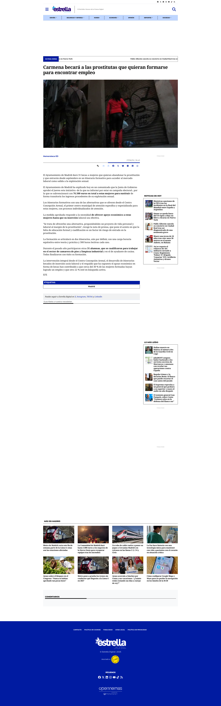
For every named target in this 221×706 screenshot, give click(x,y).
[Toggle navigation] (47, 9)
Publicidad (108, 630)
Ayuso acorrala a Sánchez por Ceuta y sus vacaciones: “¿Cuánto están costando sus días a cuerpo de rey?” (126, 579)
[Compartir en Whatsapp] (137, 166)
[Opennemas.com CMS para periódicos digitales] (110, 691)
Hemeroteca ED (51, 156)
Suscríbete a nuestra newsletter (58, 302)
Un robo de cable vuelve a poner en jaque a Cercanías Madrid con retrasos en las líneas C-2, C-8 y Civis (127, 549)
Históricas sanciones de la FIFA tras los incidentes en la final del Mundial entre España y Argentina (165, 205)
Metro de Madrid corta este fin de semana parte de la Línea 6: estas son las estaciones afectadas (58, 547)
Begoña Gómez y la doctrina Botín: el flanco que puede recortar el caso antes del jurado (164, 377)
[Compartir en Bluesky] (123, 166)
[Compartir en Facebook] (113, 166)
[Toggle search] (174, 9)
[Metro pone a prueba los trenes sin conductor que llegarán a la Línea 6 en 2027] (93, 565)
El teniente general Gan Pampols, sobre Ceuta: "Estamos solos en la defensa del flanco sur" (164, 398)
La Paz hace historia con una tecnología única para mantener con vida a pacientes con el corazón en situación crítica (162, 549)
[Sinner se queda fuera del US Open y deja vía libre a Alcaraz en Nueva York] (149, 216)
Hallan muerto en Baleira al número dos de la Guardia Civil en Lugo (163, 350)
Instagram (81, 296)
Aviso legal (120, 630)
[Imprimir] (108, 166)
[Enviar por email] (103, 166)
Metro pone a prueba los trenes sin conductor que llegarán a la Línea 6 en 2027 (93, 578)
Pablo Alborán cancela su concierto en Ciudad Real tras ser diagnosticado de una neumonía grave (99, 59)
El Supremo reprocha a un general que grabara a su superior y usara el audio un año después (164, 387)
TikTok (90, 296)
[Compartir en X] (118, 166)
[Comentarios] (98, 166)
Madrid (91, 286)
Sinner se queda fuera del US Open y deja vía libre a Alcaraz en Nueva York (165, 216)
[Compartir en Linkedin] (132, 166)
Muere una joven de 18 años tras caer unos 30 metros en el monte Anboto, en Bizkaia (164, 239)
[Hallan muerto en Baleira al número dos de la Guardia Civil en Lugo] (149, 350)
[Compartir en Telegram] (127, 166)
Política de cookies (92, 630)
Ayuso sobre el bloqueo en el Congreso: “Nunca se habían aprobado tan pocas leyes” (55, 578)
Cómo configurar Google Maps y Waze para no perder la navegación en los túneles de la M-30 (162, 578)
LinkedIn (98, 296)
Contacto (77, 630)
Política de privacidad (137, 630)
